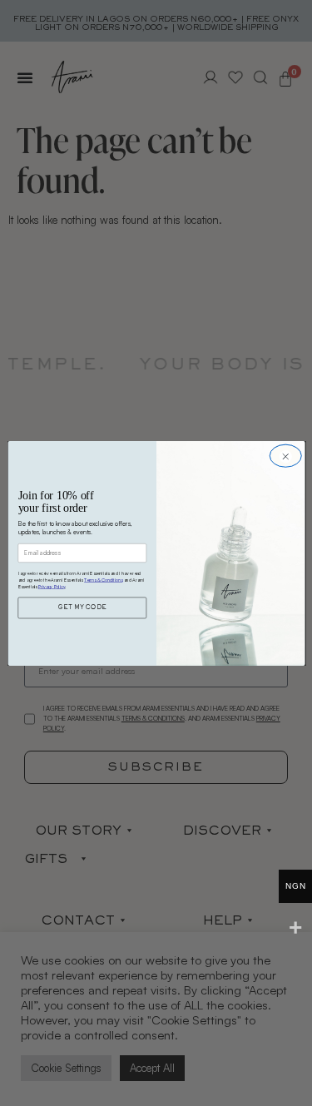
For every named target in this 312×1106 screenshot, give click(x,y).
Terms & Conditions (103, 583)
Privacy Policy (50, 590)
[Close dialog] (285, 455)
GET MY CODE (82, 610)
